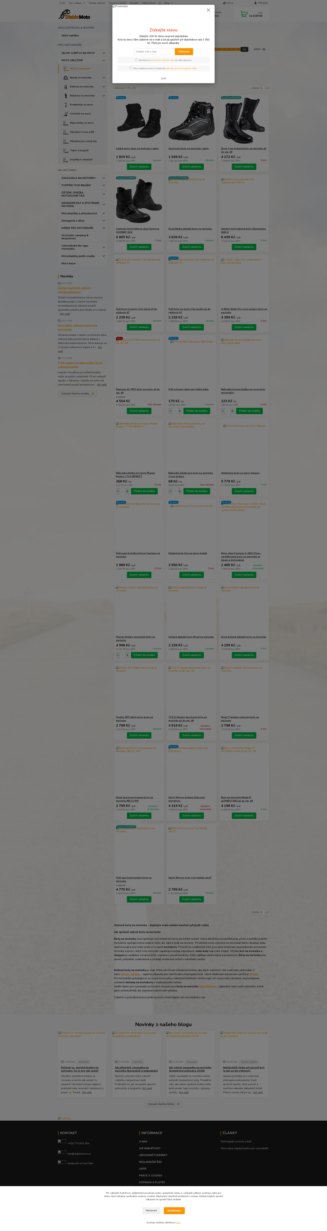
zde (178, 1222)
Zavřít (163, 78)
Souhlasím (174, 1210)
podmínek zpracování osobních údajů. (181, 68)
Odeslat (184, 51)
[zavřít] (208, 10)
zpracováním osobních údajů (162, 60)
